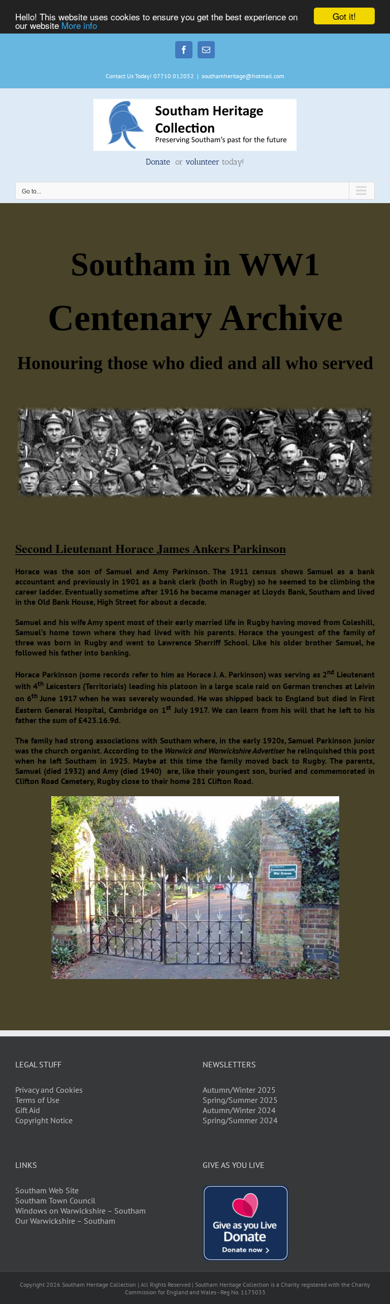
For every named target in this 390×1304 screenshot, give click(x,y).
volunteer (202, 162)
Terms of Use (37, 1100)
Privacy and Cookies (49, 1090)
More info (79, 25)
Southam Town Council (55, 1200)
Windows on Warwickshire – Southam (80, 1210)
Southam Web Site (47, 1190)
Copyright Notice (44, 1120)
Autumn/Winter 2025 (239, 1090)
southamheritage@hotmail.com (243, 76)
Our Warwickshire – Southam (65, 1221)
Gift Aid (27, 1110)
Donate (159, 162)
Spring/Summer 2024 (240, 1120)
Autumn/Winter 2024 (239, 1110)
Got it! (344, 16)
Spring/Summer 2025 (240, 1100)
